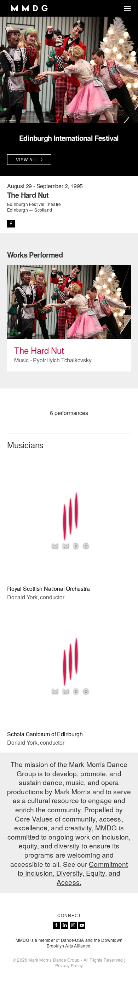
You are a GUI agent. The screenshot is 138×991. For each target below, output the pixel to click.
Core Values (34, 818)
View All (27, 159)
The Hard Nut (39, 350)
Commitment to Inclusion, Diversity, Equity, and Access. (73, 873)
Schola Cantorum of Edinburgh (44, 734)
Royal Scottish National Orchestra (48, 588)
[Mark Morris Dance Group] (29, 8)
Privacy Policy (69, 965)
